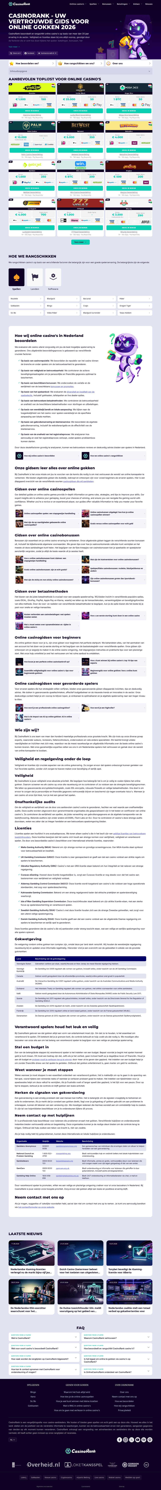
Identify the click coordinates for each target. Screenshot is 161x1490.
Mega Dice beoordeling (129, 115)
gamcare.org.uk (62, 1168)
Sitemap (121, 1486)
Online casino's (77, 4)
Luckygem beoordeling (32, 232)
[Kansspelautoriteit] (16, 1464)
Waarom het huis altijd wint (77, 1392)
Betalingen (122, 4)
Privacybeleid (124, 1410)
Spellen (93, 4)
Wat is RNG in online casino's (77, 1405)
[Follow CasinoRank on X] (131, 1439)
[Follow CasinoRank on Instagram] (125, 1439)
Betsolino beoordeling (129, 154)
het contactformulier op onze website (36, 1207)
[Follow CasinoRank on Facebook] (119, 1439)
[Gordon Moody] (130, 1464)
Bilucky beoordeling (128, 232)
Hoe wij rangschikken (124, 1405)
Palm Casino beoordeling (32, 154)
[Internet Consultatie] (43, 1464)
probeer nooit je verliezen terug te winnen (52, 1059)
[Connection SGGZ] (112, 1464)
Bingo (33, 1392)
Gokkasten (33, 1405)
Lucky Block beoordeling (80, 115)
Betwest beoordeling (80, 154)
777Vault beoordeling (80, 232)
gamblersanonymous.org (66, 1146)
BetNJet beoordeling (32, 192)
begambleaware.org (64, 1161)
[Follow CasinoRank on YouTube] (137, 1439)
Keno (33, 1396)
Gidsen (136, 4)
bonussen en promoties (62, 386)
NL (11, 1440)
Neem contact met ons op (124, 1396)
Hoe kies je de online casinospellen (77, 1396)
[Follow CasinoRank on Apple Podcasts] (149, 1439)
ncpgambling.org (63, 1153)
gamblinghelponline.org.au (67, 1176)
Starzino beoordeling (32, 115)
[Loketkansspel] (84, 1464)
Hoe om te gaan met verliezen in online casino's (77, 1410)
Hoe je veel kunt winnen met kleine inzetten (77, 1401)
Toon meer (79, 242)
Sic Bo (33, 1401)
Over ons (124, 1392)
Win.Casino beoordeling (80, 192)
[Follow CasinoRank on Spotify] (143, 1439)
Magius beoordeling (129, 192)
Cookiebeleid (86, 1486)
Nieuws (148, 4)
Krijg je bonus (32, 111)
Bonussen (106, 4)
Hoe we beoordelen (124, 1401)
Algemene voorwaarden (45, 1486)
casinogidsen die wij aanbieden (78, 481)
